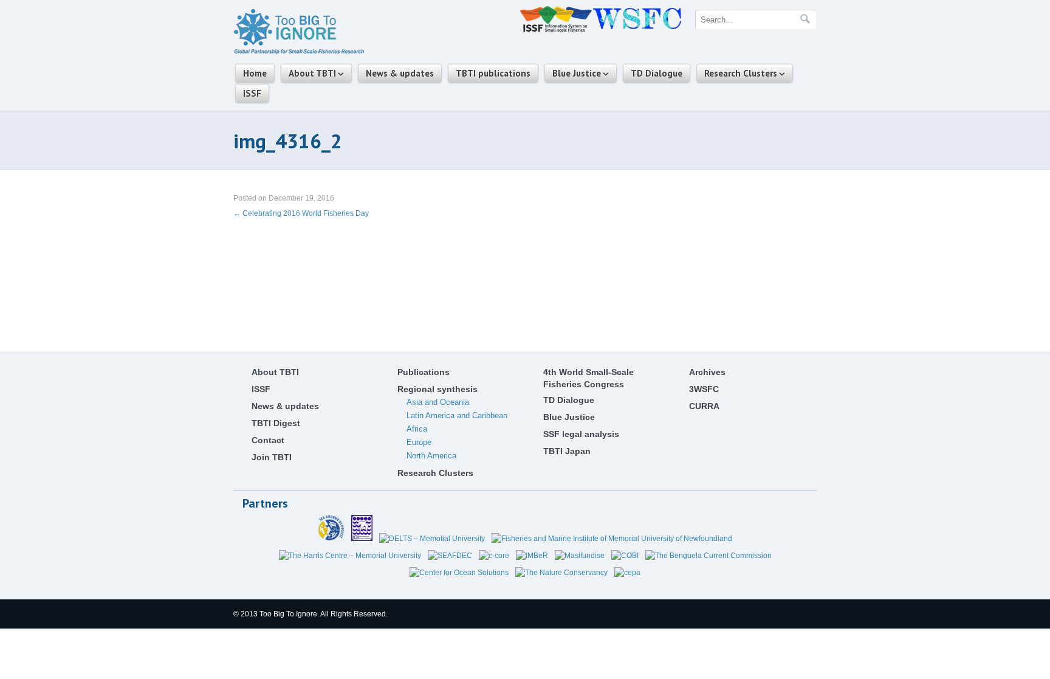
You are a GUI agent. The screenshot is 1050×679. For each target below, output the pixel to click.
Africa (417, 428)
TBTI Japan (567, 451)
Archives (707, 372)
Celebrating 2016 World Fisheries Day (301, 213)
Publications (423, 372)
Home (255, 73)
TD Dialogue (656, 73)
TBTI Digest (276, 423)
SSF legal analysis (581, 434)
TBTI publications (493, 73)
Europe (419, 442)
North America (431, 455)
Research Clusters (740, 73)
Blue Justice (576, 73)
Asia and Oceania (438, 402)
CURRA (704, 406)
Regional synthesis (437, 389)
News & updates (400, 73)
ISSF (252, 93)
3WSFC (704, 389)
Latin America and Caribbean (457, 415)
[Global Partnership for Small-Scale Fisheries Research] (298, 52)
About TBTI (312, 73)
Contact (268, 440)
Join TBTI (272, 457)
